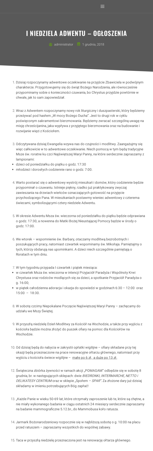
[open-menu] (102, 6)
